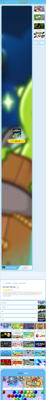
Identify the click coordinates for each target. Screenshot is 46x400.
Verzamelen (15, 283)
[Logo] (23, 2)
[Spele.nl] (3, 283)
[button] (44, 2)
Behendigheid (8, 283)
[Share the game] (29, 267)
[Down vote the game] (26, 267)
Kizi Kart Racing (22, 283)
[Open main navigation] (2, 2)
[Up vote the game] (23, 267)
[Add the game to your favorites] (17, 287)
